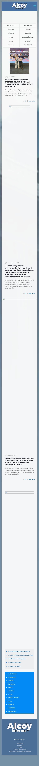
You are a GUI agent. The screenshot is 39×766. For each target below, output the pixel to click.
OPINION (28, 41)
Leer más (32, 101)
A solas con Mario (14, 666)
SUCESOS (11, 45)
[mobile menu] (34, 5)
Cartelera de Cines (14, 663)
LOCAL (11, 37)
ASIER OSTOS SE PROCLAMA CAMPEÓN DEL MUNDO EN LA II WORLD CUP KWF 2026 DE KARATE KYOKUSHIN (19, 83)
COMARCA (28, 25)
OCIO (11, 41)
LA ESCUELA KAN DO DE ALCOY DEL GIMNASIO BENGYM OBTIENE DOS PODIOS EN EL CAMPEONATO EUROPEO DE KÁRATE (19, 461)
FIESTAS (11, 33)
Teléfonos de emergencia (17, 659)
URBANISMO (28, 45)
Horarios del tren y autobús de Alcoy (20, 655)
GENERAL (28, 33)
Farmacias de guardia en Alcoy (19, 651)
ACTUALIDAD (11, 25)
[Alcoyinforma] (19, 6)
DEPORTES (28, 29)
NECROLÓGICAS (27, 37)
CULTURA (11, 29)
